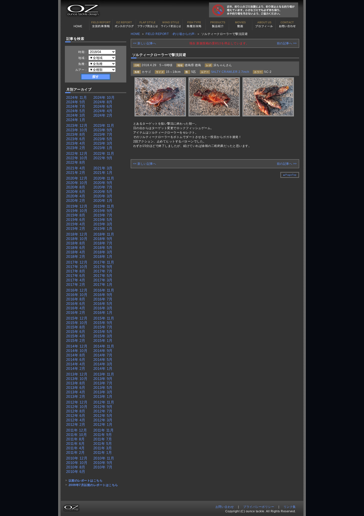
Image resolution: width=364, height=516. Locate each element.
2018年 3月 (103, 252)
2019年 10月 (77, 211)
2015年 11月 (103, 318)
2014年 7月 (103, 355)
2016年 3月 (103, 308)
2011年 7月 (102, 439)
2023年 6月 (75, 139)
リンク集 (290, 507)
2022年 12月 (77, 153)
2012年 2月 (75, 424)
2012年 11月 (103, 402)
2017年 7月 (103, 271)
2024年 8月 (103, 102)
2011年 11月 (103, 430)
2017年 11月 (103, 262)
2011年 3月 (102, 448)
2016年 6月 (75, 303)
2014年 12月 (77, 346)
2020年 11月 (103, 178)
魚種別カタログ (194, 24)
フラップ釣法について (147, 24)
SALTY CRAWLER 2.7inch (230, 72)
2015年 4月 (75, 336)
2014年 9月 (103, 351)
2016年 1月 (103, 312)
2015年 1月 (103, 340)
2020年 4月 (75, 196)
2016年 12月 (77, 290)
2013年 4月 (75, 392)
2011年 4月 (75, 448)
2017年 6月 (75, 275)
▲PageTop (290, 174)
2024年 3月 (75, 115)
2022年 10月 (77, 158)
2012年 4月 (75, 420)
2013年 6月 (75, 387)
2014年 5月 (103, 359)
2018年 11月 (103, 234)
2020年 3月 (103, 196)
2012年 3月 (103, 420)
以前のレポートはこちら (86, 480)
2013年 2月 (75, 396)
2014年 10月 (77, 351)
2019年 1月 (103, 228)
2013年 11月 (103, 374)
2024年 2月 (103, 115)
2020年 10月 (77, 183)
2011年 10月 (76, 435)
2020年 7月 (103, 187)
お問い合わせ (287, 24)
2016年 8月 (75, 299)
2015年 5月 (103, 331)
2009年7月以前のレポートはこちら (93, 485)
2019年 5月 (103, 219)
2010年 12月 (77, 458)
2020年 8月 (75, 187)
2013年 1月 (103, 396)
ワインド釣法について (170, 24)
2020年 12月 (77, 178)
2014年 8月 (75, 355)
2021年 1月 (103, 172)
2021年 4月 (75, 168)
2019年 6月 (75, 219)
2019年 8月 (75, 215)
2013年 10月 (77, 379)
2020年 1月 (103, 200)
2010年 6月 (75, 471)
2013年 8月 (75, 383)
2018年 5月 (103, 247)
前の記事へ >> (287, 43)
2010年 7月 (103, 467)
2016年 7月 (103, 299)
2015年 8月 (75, 327)
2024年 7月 (75, 106)
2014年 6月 (75, 359)
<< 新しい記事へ (144, 43)
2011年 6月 (75, 443)
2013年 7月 (103, 383)
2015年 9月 (103, 323)
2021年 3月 (103, 168)
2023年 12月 (77, 125)
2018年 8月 (75, 243)
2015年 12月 (77, 318)
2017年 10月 (77, 267)
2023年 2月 (75, 148)
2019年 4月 (75, 224)
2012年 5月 (103, 415)
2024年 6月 (103, 106)
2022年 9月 (103, 158)
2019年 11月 (103, 206)
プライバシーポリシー (258, 507)
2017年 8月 (75, 271)
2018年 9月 (103, 239)
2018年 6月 (75, 247)
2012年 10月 (77, 407)
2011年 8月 (75, 439)
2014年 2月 (75, 368)
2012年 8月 (75, 411)
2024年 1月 (75, 120)
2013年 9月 (103, 379)
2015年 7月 (103, 327)
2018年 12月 (77, 234)
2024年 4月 (103, 111)
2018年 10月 (77, 239)
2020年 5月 (103, 192)
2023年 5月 (103, 139)
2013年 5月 (103, 387)
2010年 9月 (103, 463)
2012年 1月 (103, 424)
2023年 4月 (75, 143)
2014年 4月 (75, 364)
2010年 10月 (77, 463)
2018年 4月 (75, 252)
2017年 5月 (103, 275)
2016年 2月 (75, 312)
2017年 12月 (77, 262)
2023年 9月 (103, 130)
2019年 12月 (77, 206)
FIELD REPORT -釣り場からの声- (171, 34)
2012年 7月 (103, 411)
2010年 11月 (103, 458)
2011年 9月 (102, 435)
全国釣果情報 (101, 24)
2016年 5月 (103, 303)
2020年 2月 (75, 200)
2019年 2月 (75, 228)
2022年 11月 (103, 153)
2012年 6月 (75, 415)
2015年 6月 (75, 331)
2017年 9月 (103, 267)
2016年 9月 (103, 295)
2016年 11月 (103, 290)
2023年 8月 (75, 134)
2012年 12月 (77, 402)
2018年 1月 (103, 256)
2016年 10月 (77, 295)
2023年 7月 (103, 134)
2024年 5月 (75, 111)
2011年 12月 (76, 430)
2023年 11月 (103, 125)
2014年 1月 (103, 368)
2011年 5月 (102, 443)
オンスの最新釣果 (124, 24)
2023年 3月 (103, 143)
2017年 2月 (75, 284)
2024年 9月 (75, 102)
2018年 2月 (75, 256)
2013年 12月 (77, 374)
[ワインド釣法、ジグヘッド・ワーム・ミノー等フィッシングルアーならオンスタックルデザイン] (82, 17)
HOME (77, 24)
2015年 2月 (75, 340)
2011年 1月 (102, 452)
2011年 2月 (75, 452)
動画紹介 (240, 24)
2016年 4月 (75, 308)
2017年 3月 (103, 280)
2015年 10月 (77, 323)
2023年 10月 (77, 130)
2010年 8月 (75, 467)
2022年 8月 (75, 162)
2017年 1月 (103, 284)
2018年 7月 (103, 243)
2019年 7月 (103, 215)
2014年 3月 (103, 364)
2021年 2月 (75, 172)
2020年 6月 (75, 192)
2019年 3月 (103, 224)
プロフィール (264, 24)
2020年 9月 (103, 183)
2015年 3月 (103, 336)
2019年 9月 (103, 211)
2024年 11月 (76, 97)
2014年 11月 (103, 346)
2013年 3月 (103, 392)
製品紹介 (217, 24)
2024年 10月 (104, 97)
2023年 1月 (103, 148)
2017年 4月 (75, 280)
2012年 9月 (103, 407)
